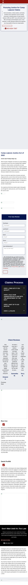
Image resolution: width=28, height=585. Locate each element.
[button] (14, 289)
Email (4, 234)
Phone (4, 240)
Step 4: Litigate (9, 311)
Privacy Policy (15, 266)
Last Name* (5, 229)
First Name (5, 223)
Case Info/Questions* (8, 246)
